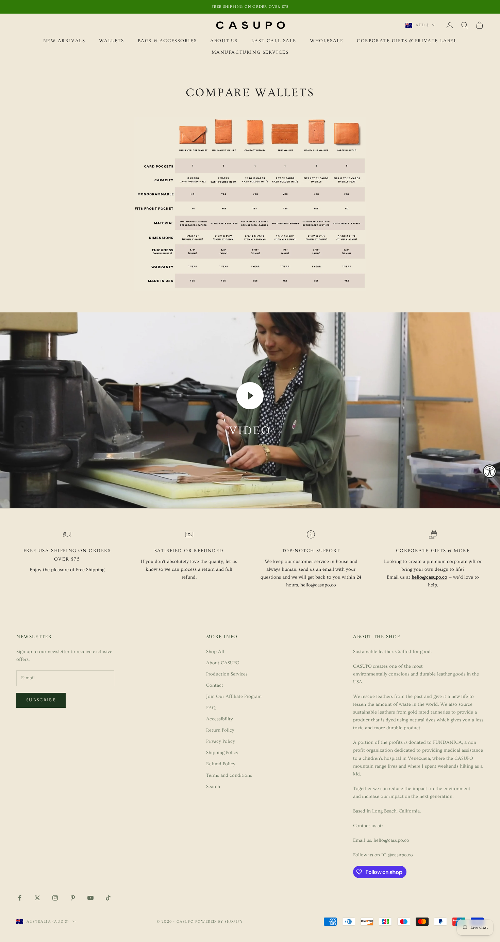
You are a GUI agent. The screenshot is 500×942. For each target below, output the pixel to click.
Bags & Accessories (167, 41)
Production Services (227, 674)
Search (213, 786)
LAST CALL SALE (273, 41)
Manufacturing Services (250, 52)
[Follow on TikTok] (108, 897)
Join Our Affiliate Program (234, 696)
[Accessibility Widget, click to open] (490, 471)
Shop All (215, 651)
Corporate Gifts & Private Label (407, 41)
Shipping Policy (222, 752)
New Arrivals (64, 41)
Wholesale (326, 41)
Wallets (111, 41)
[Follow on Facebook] (19, 897)
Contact (214, 685)
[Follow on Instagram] (55, 897)
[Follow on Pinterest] (72, 897)
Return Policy (220, 730)
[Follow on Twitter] (37, 897)
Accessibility (219, 719)
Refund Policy (220, 764)
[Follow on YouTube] (90, 897)
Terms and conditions (229, 775)
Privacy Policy (220, 741)
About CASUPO (222, 663)
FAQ (211, 707)
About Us (224, 41)
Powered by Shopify (219, 921)
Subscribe (41, 700)
